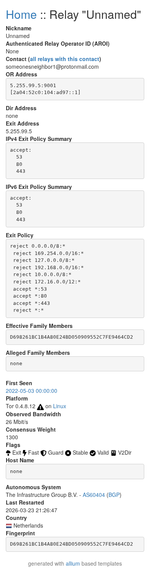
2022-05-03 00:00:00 (31, 390)
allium (73, 563)
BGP (114, 494)
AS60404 (94, 494)
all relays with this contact (64, 59)
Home (21, 14)
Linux (59, 406)
